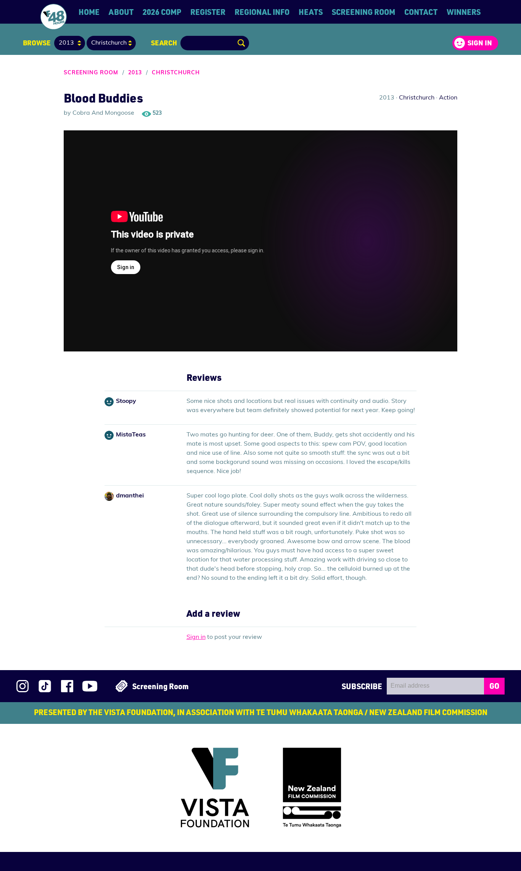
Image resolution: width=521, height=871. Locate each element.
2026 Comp (162, 12)
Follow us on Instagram (22, 686)
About (121, 12)
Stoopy (126, 401)
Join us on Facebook (67, 686)
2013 (135, 73)
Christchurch (176, 73)
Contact (420, 12)
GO (494, 686)
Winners (464, 12)
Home (89, 12)
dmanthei (130, 496)
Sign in (480, 42)
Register (207, 12)
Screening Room (363, 12)
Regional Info (262, 12)
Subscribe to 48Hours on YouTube (89, 686)
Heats (311, 12)
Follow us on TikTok (45, 686)
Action (448, 98)
